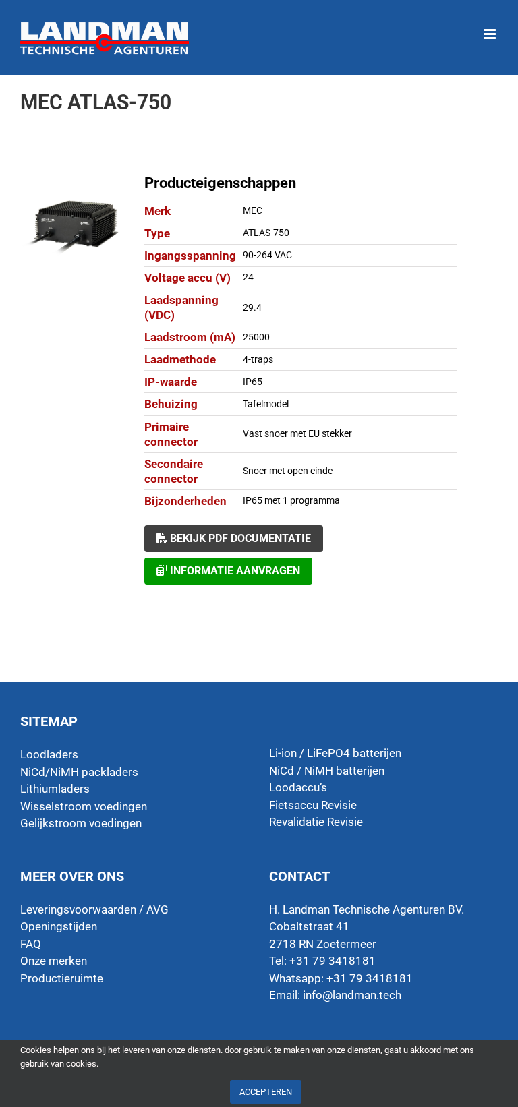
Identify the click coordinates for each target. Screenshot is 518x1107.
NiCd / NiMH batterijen (326, 770)
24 (248, 277)
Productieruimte (61, 978)
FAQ (30, 944)
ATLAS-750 (266, 232)
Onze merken (53, 960)
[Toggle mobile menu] (491, 27)
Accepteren (265, 1092)
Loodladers (49, 754)
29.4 (252, 307)
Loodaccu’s (298, 787)
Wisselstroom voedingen (83, 806)
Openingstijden (58, 926)
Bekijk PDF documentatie (239, 538)
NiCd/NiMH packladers (79, 772)
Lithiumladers (55, 789)
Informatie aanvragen (233, 570)
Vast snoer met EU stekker (297, 433)
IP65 (252, 381)
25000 (256, 337)
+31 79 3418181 (369, 978)
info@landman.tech (352, 995)
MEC (252, 210)
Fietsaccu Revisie (313, 805)
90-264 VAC (267, 254)
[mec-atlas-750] (72, 226)
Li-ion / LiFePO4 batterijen (335, 753)
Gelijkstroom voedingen (81, 823)
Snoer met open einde (288, 470)
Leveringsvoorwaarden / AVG (94, 909)
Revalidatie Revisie (316, 822)
